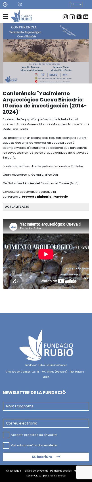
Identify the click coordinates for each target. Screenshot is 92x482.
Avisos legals (13, 470)
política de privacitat (42, 435)
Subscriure (42, 456)
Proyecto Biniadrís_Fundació (45, 196)
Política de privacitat (36, 470)
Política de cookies (61, 470)
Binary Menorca (57, 475)
